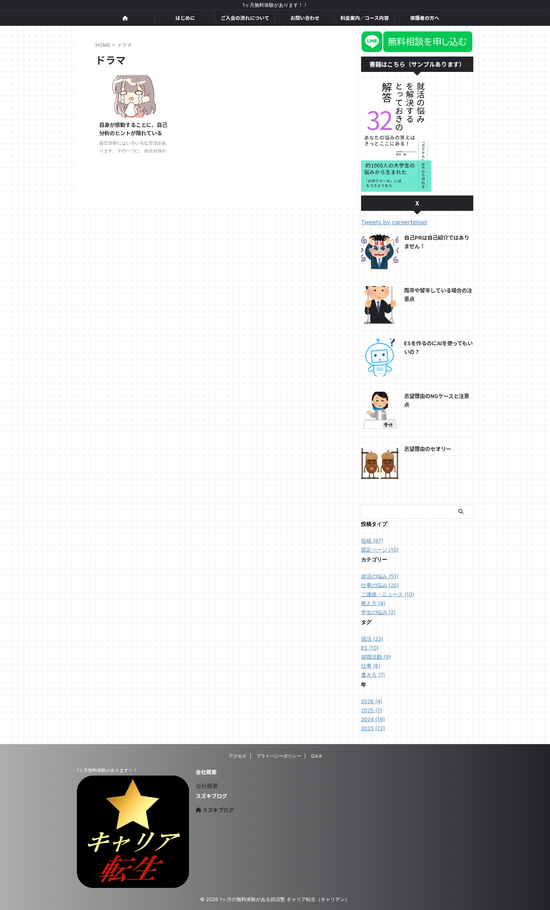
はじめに (185, 17)
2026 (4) (371, 701)
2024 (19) (373, 719)
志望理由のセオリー (427, 448)
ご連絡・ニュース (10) (387, 594)
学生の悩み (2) (378, 612)
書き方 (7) (373, 674)
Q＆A (316, 756)
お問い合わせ (305, 17)
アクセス (238, 756)
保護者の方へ (424, 17)
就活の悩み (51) (379, 576)
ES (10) (370, 647)
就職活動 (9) (376, 656)
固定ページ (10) (379, 549)
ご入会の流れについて (245, 17)
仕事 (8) (370, 665)
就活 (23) (372, 639)
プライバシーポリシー (278, 756)
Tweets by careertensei (394, 222)
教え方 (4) (373, 603)
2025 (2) (371, 710)
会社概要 (207, 785)
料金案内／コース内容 (364, 17)
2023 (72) (373, 728)
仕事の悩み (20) (380, 585)
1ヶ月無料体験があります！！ (107, 770)
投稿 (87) (372, 540)
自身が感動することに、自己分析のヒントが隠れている (133, 129)
